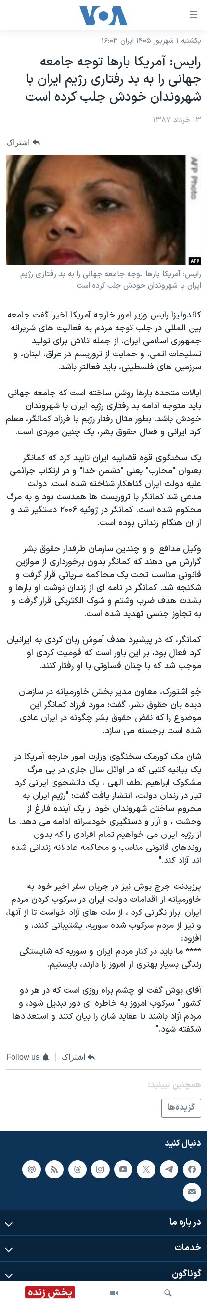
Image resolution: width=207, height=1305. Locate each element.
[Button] (23, 142)
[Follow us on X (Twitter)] (146, 1169)
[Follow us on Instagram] (100, 1169)
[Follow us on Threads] (77, 1169)
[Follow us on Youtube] (123, 1169)
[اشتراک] (192, 1192)
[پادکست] (31, 1169)
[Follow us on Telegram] (169, 1169)
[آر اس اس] (54, 1169)
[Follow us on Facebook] (192, 1169)
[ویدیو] (114, 1293)
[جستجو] (168, 1293)
